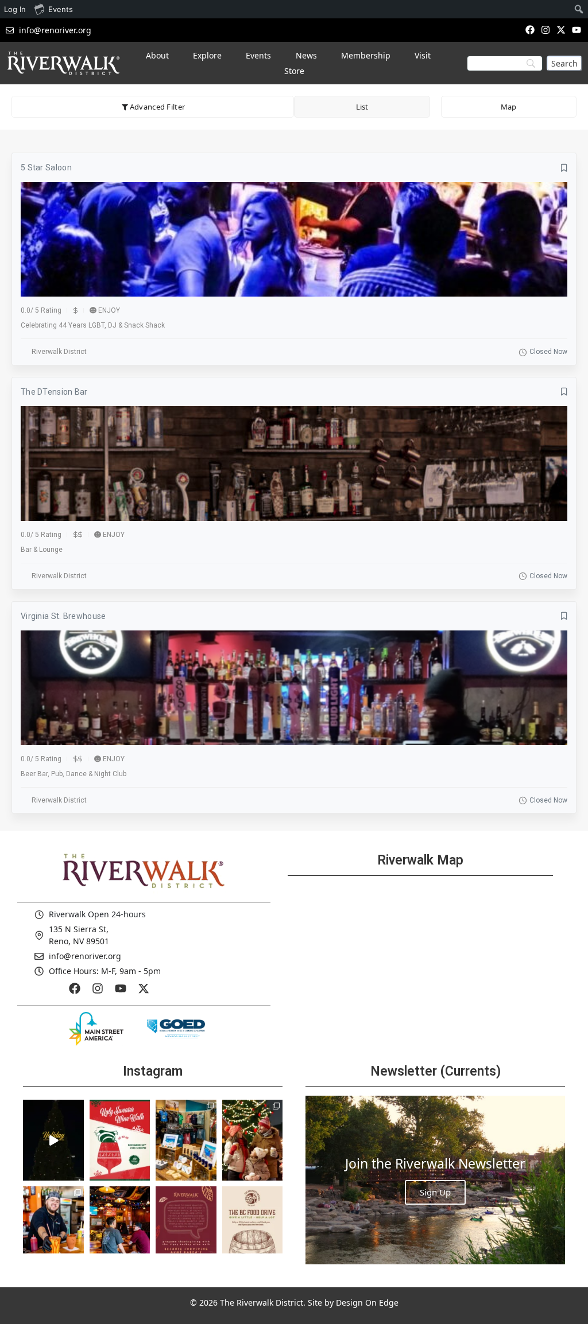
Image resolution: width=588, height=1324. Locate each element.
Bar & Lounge (42, 550)
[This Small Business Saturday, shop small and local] (186, 1140)
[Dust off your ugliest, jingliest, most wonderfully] (120, 1140)
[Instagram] (545, 29)
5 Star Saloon (46, 167)
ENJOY (109, 310)
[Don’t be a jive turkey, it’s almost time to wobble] (186, 1226)
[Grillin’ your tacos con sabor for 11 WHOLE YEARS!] (53, 1226)
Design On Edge (367, 1302)
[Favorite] (564, 168)
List (362, 107)
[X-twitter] (561, 29)
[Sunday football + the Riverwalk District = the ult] (120, 1226)
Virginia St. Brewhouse (63, 616)
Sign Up (435, 1192)
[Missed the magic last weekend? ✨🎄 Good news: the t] (53, 1140)
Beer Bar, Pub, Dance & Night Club (73, 774)
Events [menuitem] (60, 9)
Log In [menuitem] (15, 9)
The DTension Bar (54, 391)
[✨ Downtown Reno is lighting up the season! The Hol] (252, 1140)
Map (508, 107)
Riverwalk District (59, 352)
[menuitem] (579, 9)
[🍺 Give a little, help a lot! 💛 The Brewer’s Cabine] (252, 1226)
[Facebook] (529, 29)
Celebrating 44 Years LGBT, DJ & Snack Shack (93, 325)
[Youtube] (576, 29)
